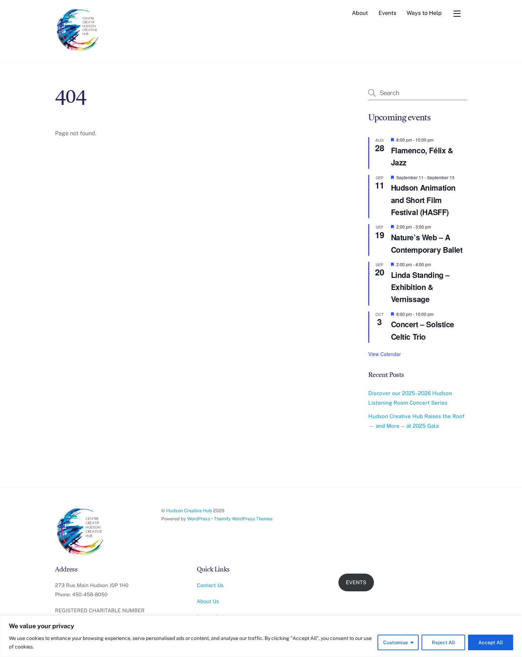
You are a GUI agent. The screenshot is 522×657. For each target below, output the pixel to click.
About (360, 13)
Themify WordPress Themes (243, 518)
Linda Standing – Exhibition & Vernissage (420, 287)
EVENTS (356, 582)
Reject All (443, 642)
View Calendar (384, 353)
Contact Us (210, 585)
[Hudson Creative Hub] (78, 30)
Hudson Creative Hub (189, 510)
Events (387, 13)
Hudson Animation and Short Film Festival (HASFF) (423, 200)
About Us (208, 601)
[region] (261, 636)
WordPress (198, 518)
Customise (395, 642)
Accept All (490, 642)
